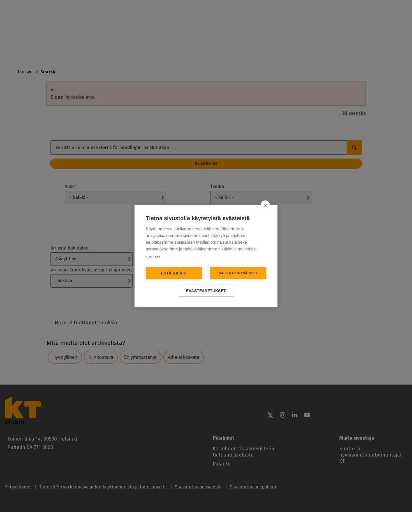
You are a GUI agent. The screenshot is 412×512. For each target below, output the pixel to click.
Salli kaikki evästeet (238, 273)
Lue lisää (153, 257)
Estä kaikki (173, 273)
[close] (265, 205)
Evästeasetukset (206, 291)
